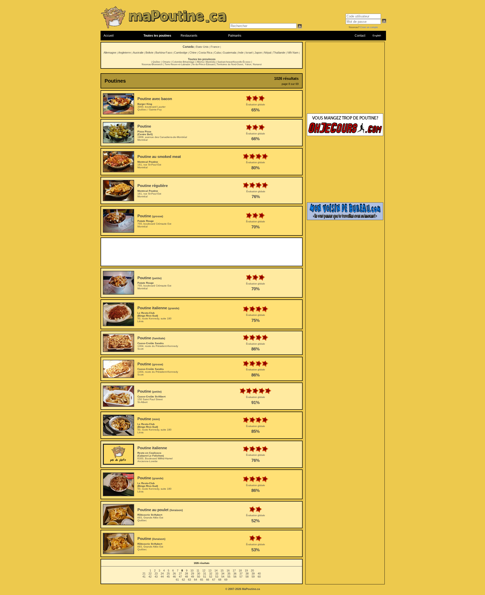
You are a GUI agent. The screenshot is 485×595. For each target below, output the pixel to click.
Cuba (217, 52)
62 (183, 579)
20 (252, 570)
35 (228, 573)
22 (150, 573)
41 (144, 576)
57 (241, 576)
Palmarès (234, 35)
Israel (249, 52)
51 (204, 576)
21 (144, 573)
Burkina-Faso (163, 52)
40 (259, 573)
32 (210, 573)
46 (174, 576)
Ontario (166, 62)
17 (234, 570)
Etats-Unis (202, 46)
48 (186, 576)
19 (246, 570)
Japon (258, 52)
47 (180, 576)
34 (222, 573)
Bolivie (149, 52)
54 (222, 576)
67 (213, 579)
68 (219, 579)
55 (228, 576)
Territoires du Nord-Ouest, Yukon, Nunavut (239, 64)
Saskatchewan (225, 62)
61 (177, 579)
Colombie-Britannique (183, 62)
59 (253, 576)
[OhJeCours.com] (345, 134)
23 (156, 573)
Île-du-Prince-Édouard (203, 64)
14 (215, 570)
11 (198, 570)
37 (241, 573)
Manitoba (210, 62)
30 (198, 573)
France (215, 46)
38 (247, 573)
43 (156, 576)
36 (234, 573)
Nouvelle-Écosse (242, 62)
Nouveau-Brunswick (152, 64)
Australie (138, 52)
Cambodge (180, 52)
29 (192, 573)
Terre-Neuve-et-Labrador (177, 64)
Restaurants (189, 35)
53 (216, 576)
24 (162, 573)
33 (216, 573)
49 (192, 576)
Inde (241, 52)
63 (189, 579)
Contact (360, 35)
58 (247, 576)
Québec (157, 62)
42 (150, 576)
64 (195, 579)
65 (201, 579)
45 (168, 576)
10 (191, 570)
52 (210, 576)
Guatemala (229, 52)
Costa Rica (205, 52)
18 (240, 570)
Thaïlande (279, 52)
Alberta (200, 62)
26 (174, 573)
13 (209, 570)
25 (168, 573)
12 (203, 570)
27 (180, 573)
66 (207, 579)
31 (204, 573)
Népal (267, 52)
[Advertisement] (202, 252)
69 (225, 579)
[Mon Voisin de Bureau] (345, 219)
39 (253, 573)
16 (228, 570)
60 (259, 576)
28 (186, 573)
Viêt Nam (292, 52)
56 (234, 576)
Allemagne (110, 52)
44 (162, 576)
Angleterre (124, 52)
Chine (193, 52)
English (377, 35)
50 (198, 576)
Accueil (109, 35)
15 (222, 570)
